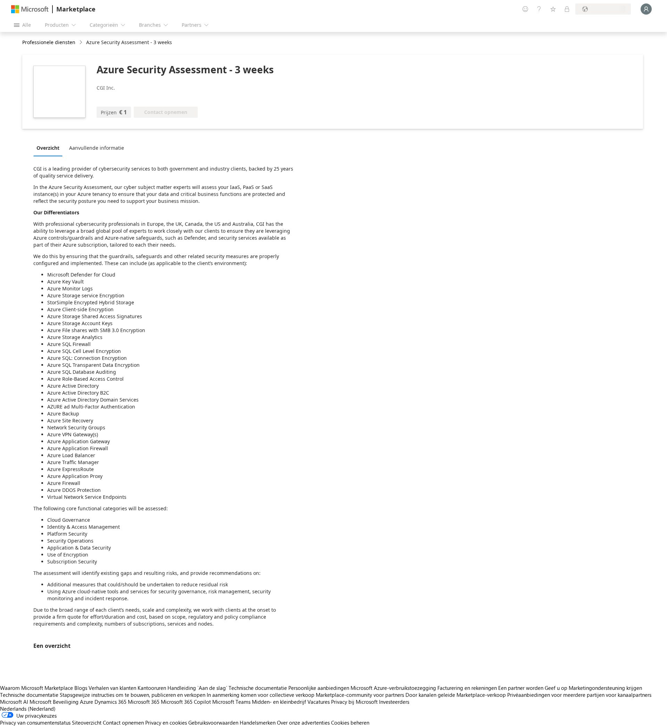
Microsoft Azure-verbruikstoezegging (394, 687)
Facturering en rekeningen (467, 687)
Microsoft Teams (231, 701)
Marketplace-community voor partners (360, 694)
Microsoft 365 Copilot (186, 701)
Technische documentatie (258, 687)
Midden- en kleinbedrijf (279, 701)
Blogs (80, 687)
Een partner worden (520, 687)
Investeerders (394, 701)
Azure (86, 701)
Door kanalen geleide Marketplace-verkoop (455, 694)
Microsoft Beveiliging (54, 701)
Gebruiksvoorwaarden (213, 722)
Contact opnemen (123, 722)
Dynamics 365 (110, 701)
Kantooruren (152, 687)
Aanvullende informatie (96, 148)
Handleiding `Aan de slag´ (197, 687)
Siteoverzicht (86, 722)
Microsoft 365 (143, 701)
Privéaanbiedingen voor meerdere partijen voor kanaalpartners (579, 694)
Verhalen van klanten (112, 687)
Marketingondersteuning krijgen (605, 687)
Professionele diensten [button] (48, 42)
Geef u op (556, 687)
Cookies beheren (350, 722)
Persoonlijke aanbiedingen (318, 687)
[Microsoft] (30, 9)
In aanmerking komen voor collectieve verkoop (260, 694)
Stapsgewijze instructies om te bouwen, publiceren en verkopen (132, 694)
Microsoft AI (14, 701)
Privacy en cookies (166, 722)
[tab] (49, 147)
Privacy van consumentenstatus (35, 722)
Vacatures (318, 701)
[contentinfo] (81, 42)
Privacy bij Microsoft (354, 701)
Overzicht (47, 148)
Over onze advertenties (303, 722)
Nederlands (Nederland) (28, 708)
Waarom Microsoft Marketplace (36, 687)
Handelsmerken (257, 722)
